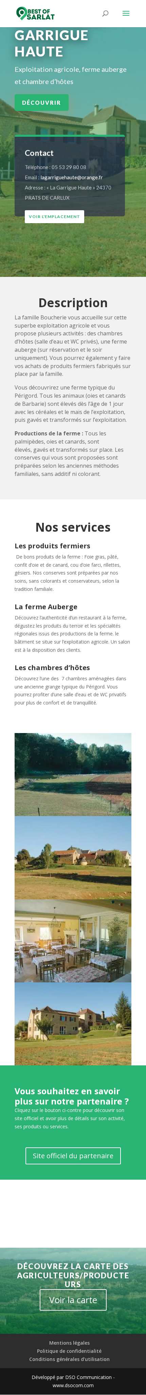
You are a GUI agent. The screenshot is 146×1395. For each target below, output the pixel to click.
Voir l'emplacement (54, 216)
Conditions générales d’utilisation (69, 1359)
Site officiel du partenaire (73, 1155)
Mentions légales (69, 1343)
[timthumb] (73, 1065)
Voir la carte (73, 1300)
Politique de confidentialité (69, 1351)
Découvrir (41, 102)
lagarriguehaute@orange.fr (71, 177)
